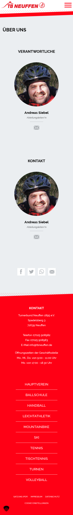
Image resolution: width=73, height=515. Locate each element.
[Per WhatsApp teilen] (41, 272)
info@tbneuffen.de (40, 345)
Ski (36, 437)
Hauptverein (36, 384)
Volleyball (36, 480)
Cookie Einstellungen (36, 503)
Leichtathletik (36, 416)
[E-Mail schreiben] (36, 128)
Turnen (36, 469)
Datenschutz (52, 496)
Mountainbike (36, 427)
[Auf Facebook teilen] (21, 272)
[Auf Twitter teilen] (31, 272)
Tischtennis (36, 458)
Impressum (36, 496)
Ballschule (36, 395)
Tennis (36, 448)
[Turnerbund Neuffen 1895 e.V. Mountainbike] (23, 5)
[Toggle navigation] (68, 4)
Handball (36, 405)
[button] (6, 508)
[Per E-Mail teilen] (52, 272)
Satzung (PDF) (20, 496)
